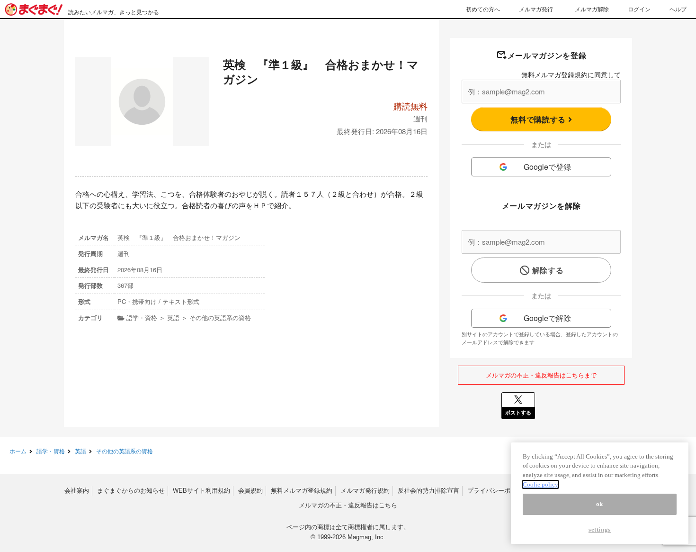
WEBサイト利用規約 (201, 490)
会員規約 (250, 490)
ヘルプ (678, 9)
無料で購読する (539, 119)
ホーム (18, 451)
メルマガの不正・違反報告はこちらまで (541, 374)
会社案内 (76, 490)
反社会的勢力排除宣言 (428, 490)
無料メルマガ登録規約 (554, 74)
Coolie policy (540, 484)
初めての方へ (483, 9)
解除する (548, 270)
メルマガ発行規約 (365, 490)
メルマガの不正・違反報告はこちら (348, 505)
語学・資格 (50, 451)
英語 (80, 451)
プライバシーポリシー (498, 490)
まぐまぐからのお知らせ (131, 490)
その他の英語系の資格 (124, 451)
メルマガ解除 (592, 9)
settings (600, 529)
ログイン (639, 9)
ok (599, 504)
